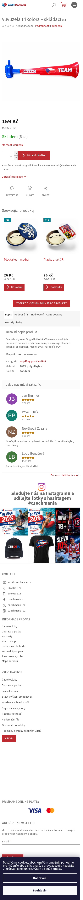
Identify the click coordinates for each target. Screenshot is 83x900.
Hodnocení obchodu (13, 646)
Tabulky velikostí (11, 714)
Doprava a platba (11, 632)
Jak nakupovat (10, 691)
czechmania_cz (16, 605)
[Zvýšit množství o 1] (16, 153)
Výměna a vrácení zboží (15, 702)
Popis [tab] (8, 315)
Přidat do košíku (36, 155)
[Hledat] (54, 5)
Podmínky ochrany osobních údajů (21, 731)
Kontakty (7, 636)
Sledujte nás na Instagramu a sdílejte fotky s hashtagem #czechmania (42, 498)
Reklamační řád (10, 720)
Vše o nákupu (9, 641)
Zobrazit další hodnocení (65, 475)
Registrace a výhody (14, 708)
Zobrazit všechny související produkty (41, 303)
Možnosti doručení (12, 145)
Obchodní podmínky (13, 725)
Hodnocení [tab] (37, 315)
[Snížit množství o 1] (16, 157)
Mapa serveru (10, 661)
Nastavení (40, 878)
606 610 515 (14, 594)
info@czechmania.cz (19, 582)
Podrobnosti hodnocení (48, 26)
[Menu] (74, 5)
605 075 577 (14, 588)
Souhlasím (40, 890)
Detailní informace (12, 177)
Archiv (9, 738)
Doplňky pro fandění (33, 362)
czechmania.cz (16, 599)
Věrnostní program (13, 651)
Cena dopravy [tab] (54, 315)
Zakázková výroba (12, 656)
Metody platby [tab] (13, 323)
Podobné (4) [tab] (21, 315)
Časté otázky (9, 627)
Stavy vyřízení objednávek (17, 697)
